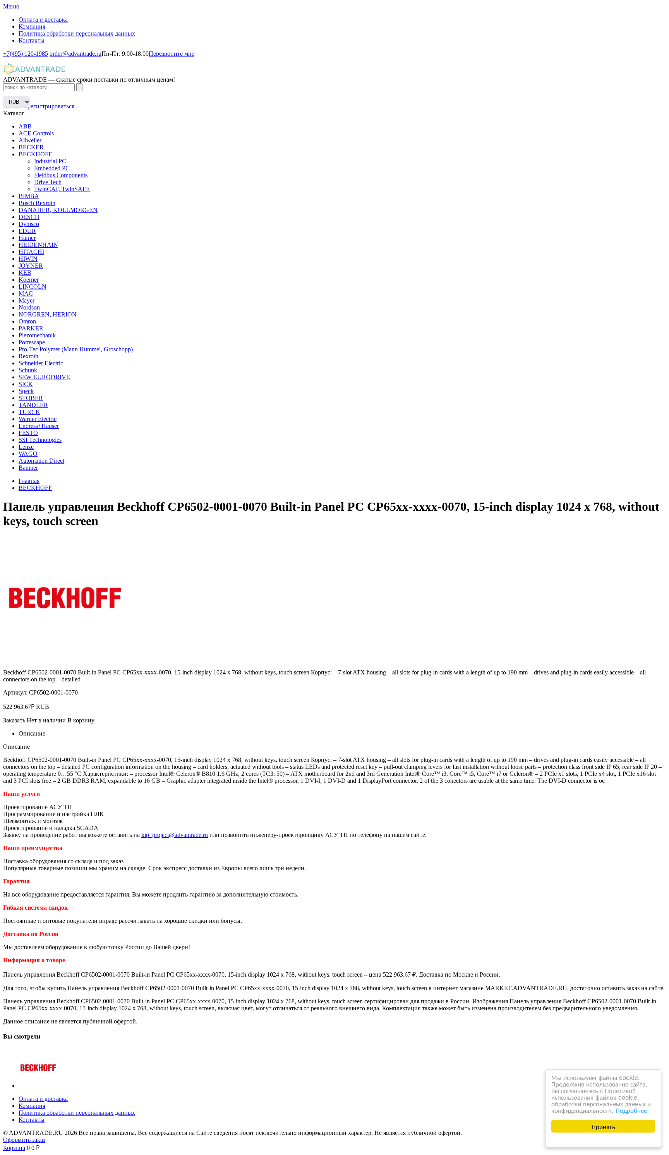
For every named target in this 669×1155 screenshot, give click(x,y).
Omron (27, 321)
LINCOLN (32, 286)
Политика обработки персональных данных (77, 33)
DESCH (29, 217)
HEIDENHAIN (38, 244)
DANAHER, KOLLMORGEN (58, 210)
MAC (26, 293)
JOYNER (31, 265)
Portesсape (32, 342)
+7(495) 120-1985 (25, 53)
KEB (25, 272)
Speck (26, 391)
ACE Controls (36, 133)
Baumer (28, 467)
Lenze (26, 446)
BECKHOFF (35, 154)
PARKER (31, 328)
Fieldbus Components (60, 175)
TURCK (29, 412)
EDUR (27, 231)
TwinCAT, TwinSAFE (62, 189)
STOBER (31, 398)
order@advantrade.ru (75, 53)
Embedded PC (52, 168)
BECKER (31, 147)
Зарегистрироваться (48, 106)
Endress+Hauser (39, 426)
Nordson (29, 307)
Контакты (32, 40)
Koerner (29, 279)
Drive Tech (48, 182)
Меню (11, 6)
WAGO (28, 453)
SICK (26, 384)
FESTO (28, 432)
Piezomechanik (37, 335)
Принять (603, 1126)
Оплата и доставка (43, 19)
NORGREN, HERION (48, 314)
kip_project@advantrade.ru (174, 835)
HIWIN (28, 258)
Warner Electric (38, 419)
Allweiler (30, 140)
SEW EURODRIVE (44, 377)
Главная (29, 480)
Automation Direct (41, 460)
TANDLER (33, 405)
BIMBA (29, 196)
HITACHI (31, 251)
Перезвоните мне (171, 53)
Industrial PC (50, 161)
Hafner (27, 237)
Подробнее (631, 1110)
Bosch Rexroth (37, 203)
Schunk (28, 370)
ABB (25, 126)
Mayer (26, 300)
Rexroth (28, 356)
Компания (32, 26)
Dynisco (29, 224)
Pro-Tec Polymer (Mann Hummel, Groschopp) (76, 349)
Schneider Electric (41, 363)
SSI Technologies (40, 439)
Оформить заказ (24, 1139)
